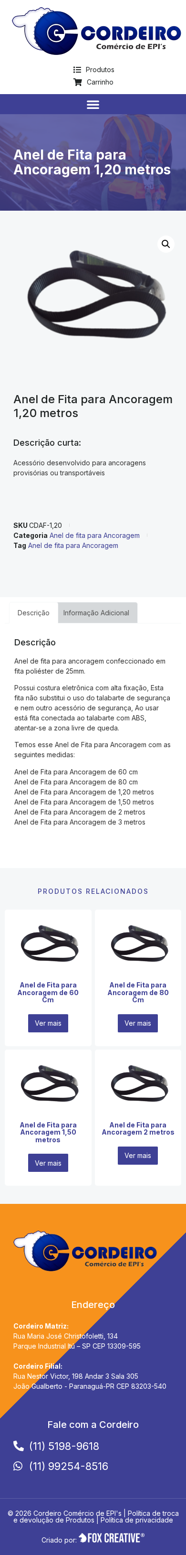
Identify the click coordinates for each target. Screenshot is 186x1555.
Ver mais (48, 1023)
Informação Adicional (96, 613)
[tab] (33, 612)
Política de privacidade (137, 1520)
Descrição (34, 613)
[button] (93, 104)
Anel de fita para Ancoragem (95, 535)
